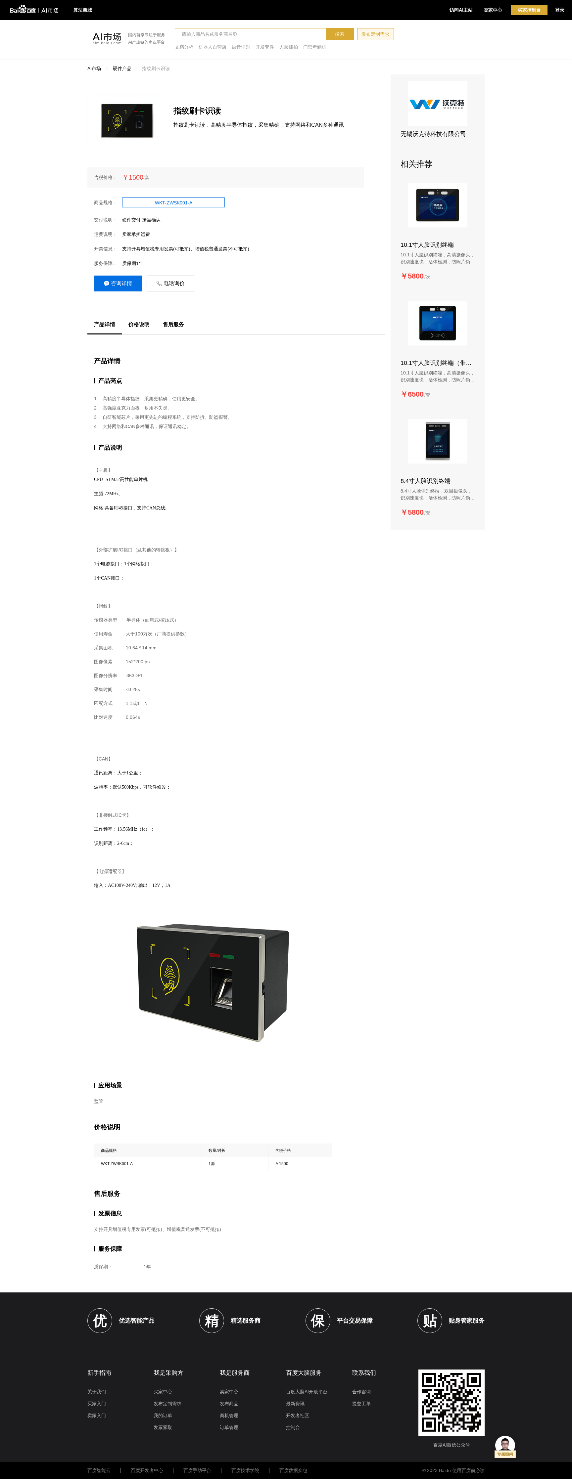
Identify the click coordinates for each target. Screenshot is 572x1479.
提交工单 (361, 1403)
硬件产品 (122, 68)
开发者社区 (297, 1415)
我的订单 (163, 1415)
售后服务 (173, 324)
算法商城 (82, 10)
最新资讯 (295, 1403)
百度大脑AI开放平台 (306, 1391)
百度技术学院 (245, 1470)
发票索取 (163, 1427)
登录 (559, 10)
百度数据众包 (293, 1470)
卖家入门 (96, 1415)
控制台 (293, 1427)
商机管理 (229, 1415)
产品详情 (104, 324)
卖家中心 (493, 10)
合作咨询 (361, 1391)
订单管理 (229, 1427)
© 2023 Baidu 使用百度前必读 (453, 1470)
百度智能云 (99, 1470)
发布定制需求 (375, 34)
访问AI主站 (461, 10)
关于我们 (96, 1391)
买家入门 (96, 1403)
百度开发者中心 (147, 1470)
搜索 (339, 34)
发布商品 (229, 1403)
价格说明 (139, 324)
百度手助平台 (197, 1470)
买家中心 (163, 1391)
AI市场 (94, 68)
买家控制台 (529, 10)
